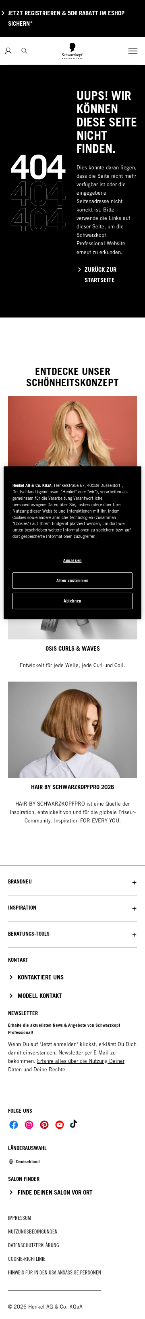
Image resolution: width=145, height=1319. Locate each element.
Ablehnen (72, 600)
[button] (72, 881)
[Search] (24, 51)
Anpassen (72, 560)
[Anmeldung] (8, 51)
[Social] (13, 1124)
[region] (72, 542)
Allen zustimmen (72, 580)
